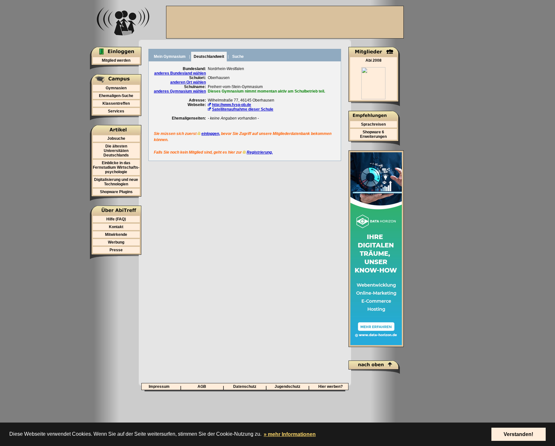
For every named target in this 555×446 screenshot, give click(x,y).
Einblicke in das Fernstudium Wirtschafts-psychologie (116, 167)
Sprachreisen (373, 124)
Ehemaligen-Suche (116, 96)
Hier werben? (330, 386)
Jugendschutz (287, 386)
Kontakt (116, 227)
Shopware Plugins (116, 192)
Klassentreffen (116, 103)
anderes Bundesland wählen (180, 73)
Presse (116, 250)
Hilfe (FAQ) (116, 219)
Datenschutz (244, 386)
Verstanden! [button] (518, 434)
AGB (202, 386)
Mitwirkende (116, 234)
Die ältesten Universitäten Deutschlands (116, 150)
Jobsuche (116, 138)
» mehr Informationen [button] (290, 434)
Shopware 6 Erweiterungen (373, 134)
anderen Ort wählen (188, 82)
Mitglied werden (116, 60)
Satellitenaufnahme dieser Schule (242, 109)
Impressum (159, 386)
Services (116, 111)
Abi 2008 (374, 60)
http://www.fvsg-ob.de (231, 105)
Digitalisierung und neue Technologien (116, 181)
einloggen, (210, 133)
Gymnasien (116, 88)
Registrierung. (260, 152)
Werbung (116, 242)
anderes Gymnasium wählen (180, 91)
